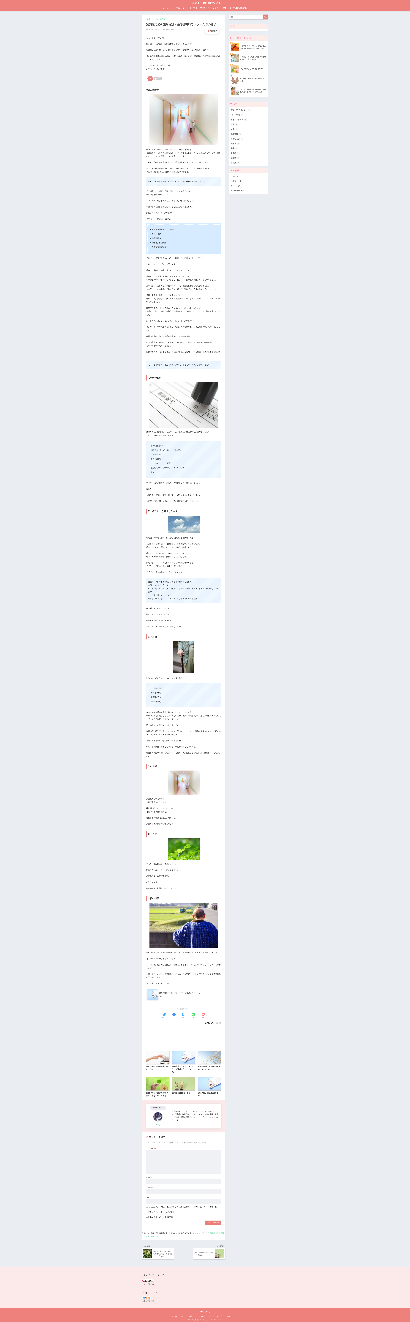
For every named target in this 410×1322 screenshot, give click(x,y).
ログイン (234, 176)
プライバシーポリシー (179, 1316)
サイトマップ (216, 1316)
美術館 (235, 153)
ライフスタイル (213, 8)
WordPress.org (237, 191)
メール (150, 1187)
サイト (149, 1197)
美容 (234, 148)
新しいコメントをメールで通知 (161, 1212)
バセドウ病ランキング (149, 1284)
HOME (206, 1311)
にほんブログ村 (148, 1301)
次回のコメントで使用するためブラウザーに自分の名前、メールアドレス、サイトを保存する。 (183, 1207)
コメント (151, 1149)
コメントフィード (238, 186)
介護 (224, 8)
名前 (149, 1178)
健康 (234, 129)
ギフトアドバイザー (178, 8)
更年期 (202, 8)
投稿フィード (236, 181)
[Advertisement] (183, 1036)
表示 (158, 78)
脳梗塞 (235, 158)
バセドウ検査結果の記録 (238, 8)
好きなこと (236, 139)
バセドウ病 (193, 8)
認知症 (218, 1023)
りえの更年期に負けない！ (205, 2)
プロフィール (205, 1316)
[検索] (265, 17)
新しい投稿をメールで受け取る (161, 1217)
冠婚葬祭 (236, 134)
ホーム (165, 8)
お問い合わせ (194, 1316)
